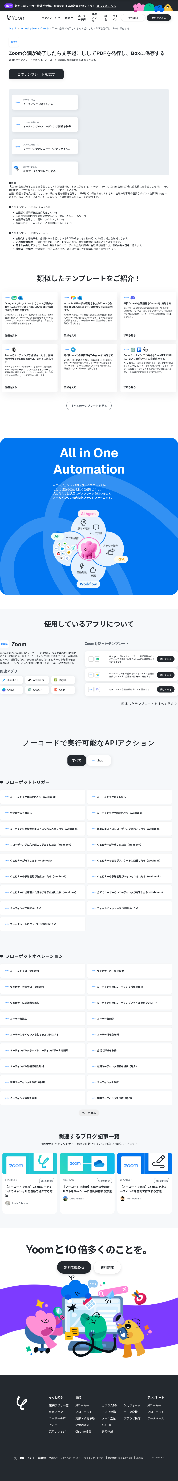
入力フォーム (132, 1405)
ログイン (115, 17)
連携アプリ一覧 (58, 1405)
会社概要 (42, 1457)
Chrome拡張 (83, 1431)
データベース (155, 1418)
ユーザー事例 (82, 17)
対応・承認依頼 (85, 1418)
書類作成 (107, 1431)
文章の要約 (82, 1425)
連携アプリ (94, 17)
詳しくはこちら (106, 6)
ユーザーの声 (57, 1418)
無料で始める (74, 1267)
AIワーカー (82, 1405)
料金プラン (56, 1412)
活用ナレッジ (57, 1431)
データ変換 (131, 1412)
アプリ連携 (109, 1412)
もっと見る (89, 1113)
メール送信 (109, 1418)
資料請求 (107, 1267)
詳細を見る (11, 335)
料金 (105, 17)
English (139, 1457)
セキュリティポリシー (94, 1457)
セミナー (54, 1425)
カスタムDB (109, 1405)
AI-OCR (106, 1425)
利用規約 (53, 1457)
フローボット (83, 1412)
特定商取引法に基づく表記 (120, 1457)
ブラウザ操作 (132, 1418)
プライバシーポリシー (70, 1457)
